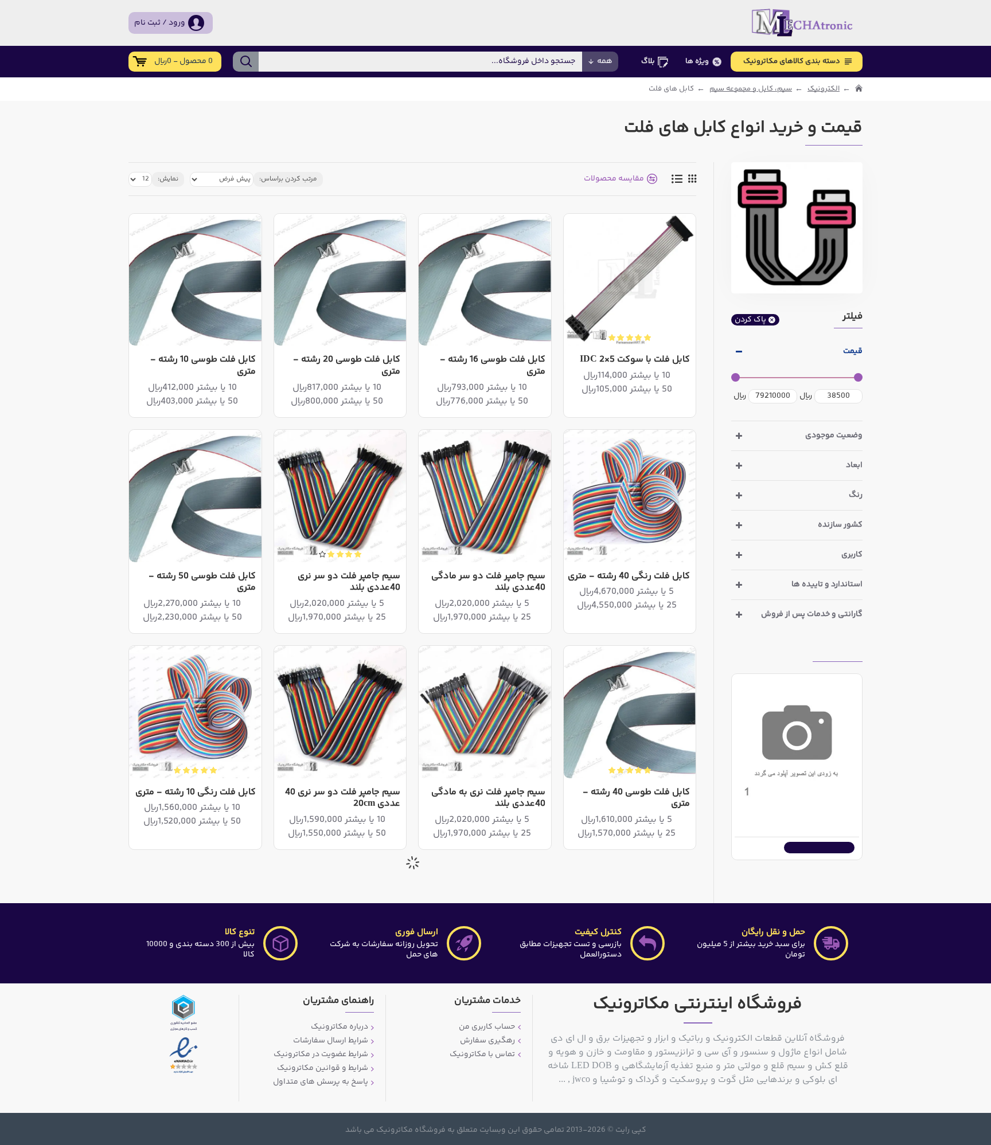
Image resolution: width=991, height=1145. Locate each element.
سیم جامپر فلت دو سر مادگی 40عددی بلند (488, 583)
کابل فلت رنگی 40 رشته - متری (629, 577)
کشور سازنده (840, 525)
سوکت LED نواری (824, 811)
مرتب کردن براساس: (288, 179)
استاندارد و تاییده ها (827, 584)
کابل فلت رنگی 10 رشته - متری (195, 793)
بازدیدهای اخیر (838, 651)
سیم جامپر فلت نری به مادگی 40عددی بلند (488, 799)
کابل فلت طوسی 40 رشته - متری (636, 799)
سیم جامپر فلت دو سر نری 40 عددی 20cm (342, 799)
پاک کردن (750, 320)
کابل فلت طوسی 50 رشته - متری (202, 583)
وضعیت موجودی (834, 435)
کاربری (852, 554)
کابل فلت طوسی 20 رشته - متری (346, 366)
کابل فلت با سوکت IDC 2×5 (635, 360)
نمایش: (168, 179)
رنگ (856, 495)
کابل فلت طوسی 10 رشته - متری (202, 366)
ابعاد (854, 465)
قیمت (853, 351)
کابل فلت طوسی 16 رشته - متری (492, 366)
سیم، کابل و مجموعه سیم (750, 89)
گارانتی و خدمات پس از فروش (812, 614)
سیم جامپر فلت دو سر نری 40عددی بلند (349, 583)
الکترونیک (823, 89)
